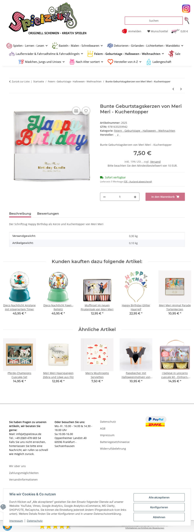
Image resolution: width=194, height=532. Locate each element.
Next (185, 363)
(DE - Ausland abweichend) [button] (138, 181)
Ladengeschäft (162, 62)
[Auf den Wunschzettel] (86, 111)
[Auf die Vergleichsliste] (76, 111)
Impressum (16, 520)
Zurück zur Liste (21, 81)
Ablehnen (159, 517)
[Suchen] (187, 21)
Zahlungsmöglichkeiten (24, 473)
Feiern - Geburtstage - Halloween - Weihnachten (144, 130)
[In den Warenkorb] (12, 101)
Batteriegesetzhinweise (115, 442)
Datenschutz (35, 520)
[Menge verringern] (104, 197)
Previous (9, 363)
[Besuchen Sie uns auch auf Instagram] (186, 9)
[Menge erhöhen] (135, 197)
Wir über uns (17, 466)
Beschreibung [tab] (20, 213)
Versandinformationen (23, 479)
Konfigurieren (159, 507)
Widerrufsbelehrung (113, 448)
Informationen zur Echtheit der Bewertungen (144, 528)
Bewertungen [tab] (48, 213)
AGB (102, 428)
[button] (133, 31)
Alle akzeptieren (159, 497)
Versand (155, 161)
